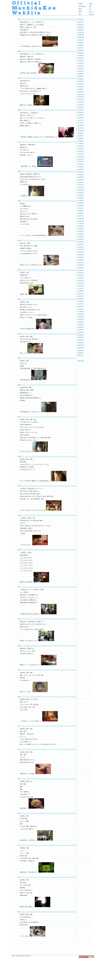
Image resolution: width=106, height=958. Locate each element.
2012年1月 (80, 278)
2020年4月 (80, 22)
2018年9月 (80, 71)
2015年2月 (80, 182)
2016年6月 (80, 141)
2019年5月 (80, 50)
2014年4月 (80, 208)
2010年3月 (80, 335)
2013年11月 (81, 221)
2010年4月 (80, 332)
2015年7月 (80, 169)
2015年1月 (80, 185)
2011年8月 (80, 291)
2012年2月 (80, 275)
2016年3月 (80, 148)
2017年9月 (80, 102)
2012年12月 (81, 249)
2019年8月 (80, 42)
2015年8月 (80, 167)
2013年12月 (81, 218)
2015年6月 (80, 172)
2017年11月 (81, 97)
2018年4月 (80, 84)
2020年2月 (80, 27)
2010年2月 (80, 337)
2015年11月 (81, 159)
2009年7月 (80, 355)
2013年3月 (80, 242)
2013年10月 (81, 223)
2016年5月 (80, 143)
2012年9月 (80, 257)
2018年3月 (80, 86)
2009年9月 (80, 350)
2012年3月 (80, 273)
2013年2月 (80, 244)
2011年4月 (80, 301)
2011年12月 (81, 280)
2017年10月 (81, 99)
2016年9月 (80, 133)
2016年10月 (81, 130)
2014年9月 (80, 195)
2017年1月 (80, 123)
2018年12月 (81, 63)
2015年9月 (80, 164)
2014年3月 (80, 211)
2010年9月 (80, 319)
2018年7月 (80, 76)
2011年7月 (80, 293)
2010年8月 (80, 322)
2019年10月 (81, 37)
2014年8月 (80, 198)
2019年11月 (81, 35)
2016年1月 (80, 154)
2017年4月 (80, 115)
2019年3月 (80, 55)
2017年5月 (80, 112)
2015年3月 (80, 180)
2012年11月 (81, 252)
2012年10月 (81, 255)
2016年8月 (80, 136)
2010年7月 (80, 324)
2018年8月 (80, 73)
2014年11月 (81, 190)
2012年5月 (80, 267)
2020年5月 (80, 19)
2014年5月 (80, 205)
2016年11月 (81, 128)
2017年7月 (80, 107)
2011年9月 (80, 288)
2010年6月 (80, 327)
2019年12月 (81, 32)
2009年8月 (80, 353)
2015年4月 (80, 177)
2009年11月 (81, 345)
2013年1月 (80, 247)
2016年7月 (80, 138)
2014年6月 (80, 203)
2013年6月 (80, 234)
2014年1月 (80, 216)
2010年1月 (80, 340)
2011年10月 (81, 286)
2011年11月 (81, 283)
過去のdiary (81, 361)
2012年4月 (80, 270)
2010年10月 (81, 317)
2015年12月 (81, 156)
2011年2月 (80, 306)
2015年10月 (81, 161)
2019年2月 (80, 58)
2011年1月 (80, 309)
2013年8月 (80, 229)
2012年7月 (80, 262)
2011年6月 (80, 296)
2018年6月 (80, 79)
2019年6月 (80, 48)
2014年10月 (81, 192)
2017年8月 (80, 105)
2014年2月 (80, 213)
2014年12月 (81, 187)
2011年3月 (80, 304)
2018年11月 (81, 66)
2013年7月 (80, 231)
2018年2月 (80, 89)
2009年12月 (81, 342)
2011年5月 (80, 298)
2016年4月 (80, 146)
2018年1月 (80, 92)
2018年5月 (80, 81)
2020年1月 (80, 30)
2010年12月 (81, 311)
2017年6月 (80, 110)
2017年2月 (80, 120)
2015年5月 (80, 174)
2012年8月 (80, 260)
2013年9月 (80, 226)
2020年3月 (80, 24)
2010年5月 (80, 330)
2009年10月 (81, 348)
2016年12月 (81, 125)
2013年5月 (80, 236)
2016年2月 (80, 151)
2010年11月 (81, 314)
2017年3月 (80, 117)
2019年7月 (80, 45)
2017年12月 (81, 94)
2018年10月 (81, 68)
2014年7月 (80, 200)
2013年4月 (80, 239)
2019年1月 (80, 61)
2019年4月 (80, 53)
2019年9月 (80, 40)
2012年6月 (80, 265)
